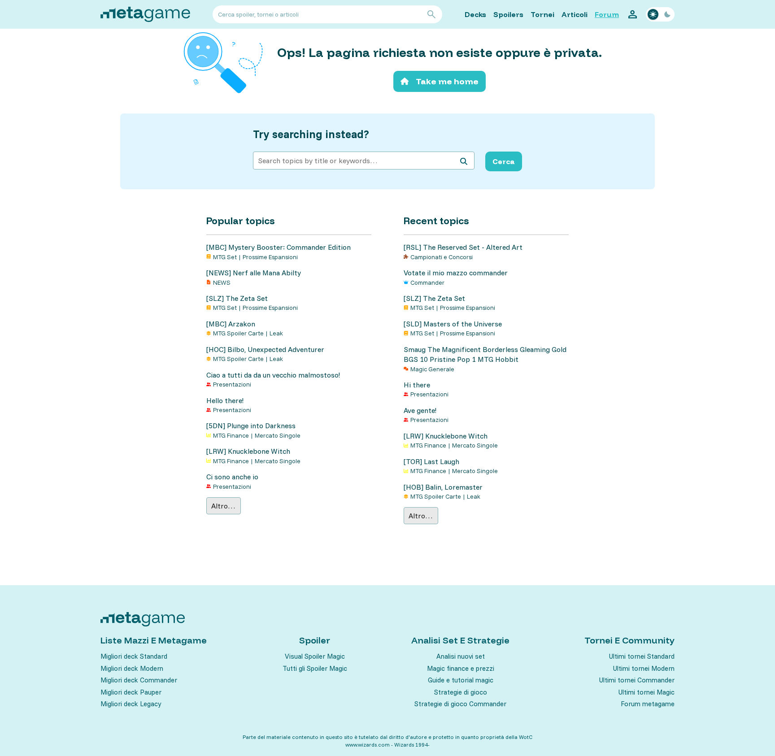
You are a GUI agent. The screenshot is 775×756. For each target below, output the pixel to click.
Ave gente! (420, 410)
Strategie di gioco (460, 692)
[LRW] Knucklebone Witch (248, 451)
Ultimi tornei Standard (642, 656)
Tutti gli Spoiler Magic (315, 668)
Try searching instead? (311, 134)
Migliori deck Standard (133, 656)
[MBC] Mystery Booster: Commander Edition (278, 247)
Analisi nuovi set (460, 656)
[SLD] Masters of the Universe (453, 323)
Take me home (447, 81)
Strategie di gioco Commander (460, 704)
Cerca (503, 161)
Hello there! (225, 400)
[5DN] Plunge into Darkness (251, 425)
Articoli (575, 14)
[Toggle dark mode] (660, 14)
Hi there (417, 384)
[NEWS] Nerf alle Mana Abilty (253, 272)
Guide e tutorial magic (460, 680)
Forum (607, 14)
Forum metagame (648, 704)
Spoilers (508, 14)
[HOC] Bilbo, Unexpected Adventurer (265, 349)
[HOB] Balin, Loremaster (443, 486)
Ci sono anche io (232, 476)
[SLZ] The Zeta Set (237, 298)
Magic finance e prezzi (460, 668)
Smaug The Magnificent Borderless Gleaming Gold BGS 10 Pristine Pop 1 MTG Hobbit (485, 354)
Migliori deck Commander (138, 680)
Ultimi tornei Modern (644, 668)
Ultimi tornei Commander (637, 680)
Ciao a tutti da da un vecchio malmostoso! (273, 374)
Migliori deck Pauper (130, 692)
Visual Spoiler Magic (315, 656)
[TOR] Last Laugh (431, 461)
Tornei (542, 14)
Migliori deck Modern (131, 668)
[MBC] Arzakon (230, 323)
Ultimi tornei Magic (646, 692)
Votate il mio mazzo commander (456, 272)
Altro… (223, 505)
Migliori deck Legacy (130, 704)
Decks (475, 14)
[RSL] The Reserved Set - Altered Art (463, 247)
